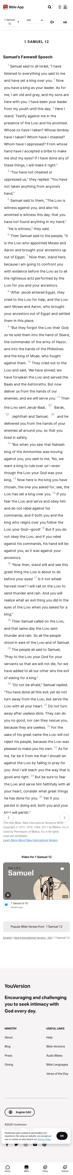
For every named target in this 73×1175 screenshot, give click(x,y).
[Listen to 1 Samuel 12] (52, 22)
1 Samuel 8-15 (22, 903)
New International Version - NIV (33, 938)
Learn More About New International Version (30, 840)
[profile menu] (62, 7)
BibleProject (17, 907)
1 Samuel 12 (9, 21)
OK (62, 1135)
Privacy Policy (44, 1139)
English (7, 938)
